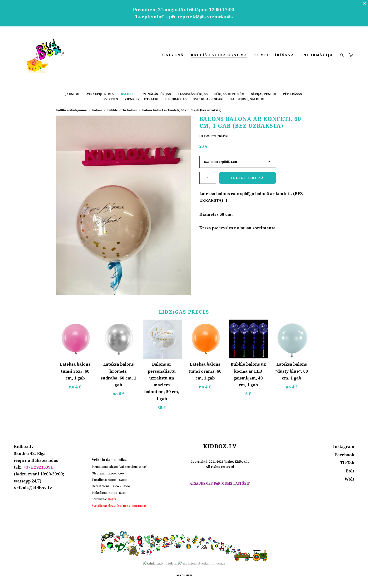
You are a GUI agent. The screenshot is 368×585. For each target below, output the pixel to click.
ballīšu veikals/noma (71, 110)
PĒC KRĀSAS (292, 94)
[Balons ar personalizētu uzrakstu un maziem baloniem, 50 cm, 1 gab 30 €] (162, 339)
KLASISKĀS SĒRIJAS (193, 94)
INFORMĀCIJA (317, 54)
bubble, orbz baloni (122, 110)
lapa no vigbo (184, 575)
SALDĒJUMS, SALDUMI (247, 99)
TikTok (347, 463)
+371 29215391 (38, 467)
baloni (97, 110)
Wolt (349, 479)
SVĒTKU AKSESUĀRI (208, 99)
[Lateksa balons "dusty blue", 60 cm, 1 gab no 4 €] (292, 339)
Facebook (344, 455)
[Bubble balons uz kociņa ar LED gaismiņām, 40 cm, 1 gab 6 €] (248, 339)
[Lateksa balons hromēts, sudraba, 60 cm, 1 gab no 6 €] (118, 339)
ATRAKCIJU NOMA (100, 94)
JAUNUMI (72, 94)
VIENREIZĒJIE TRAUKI (141, 99)
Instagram (343, 446)
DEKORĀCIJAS (176, 99)
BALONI (127, 94)
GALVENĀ (173, 54)
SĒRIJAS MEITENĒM (229, 94)
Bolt (350, 471)
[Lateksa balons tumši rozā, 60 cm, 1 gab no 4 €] (75, 339)
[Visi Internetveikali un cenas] (201, 563)
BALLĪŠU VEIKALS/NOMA (219, 54)
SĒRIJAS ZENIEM (263, 94)
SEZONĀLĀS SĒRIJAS (155, 94)
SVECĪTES (111, 99)
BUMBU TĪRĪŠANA (274, 54)
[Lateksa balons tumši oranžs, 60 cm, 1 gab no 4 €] (205, 339)
